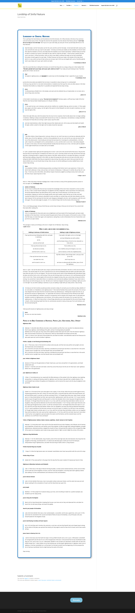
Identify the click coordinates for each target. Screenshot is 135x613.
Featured (76, 5)
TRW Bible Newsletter (70, 1)
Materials (84, 5)
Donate (76, 600)
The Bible (68, 5)
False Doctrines (21, 17)
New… (61, 5)
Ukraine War (79, 1)
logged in (26, 578)
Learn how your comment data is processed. (49, 580)
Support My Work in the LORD (57, 1)
